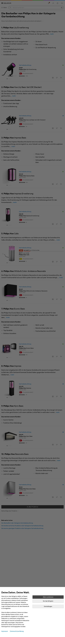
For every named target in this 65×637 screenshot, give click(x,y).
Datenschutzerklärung (17, 631)
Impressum (4, 631)
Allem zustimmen (48, 597)
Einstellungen (48, 606)
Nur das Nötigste (48, 601)
